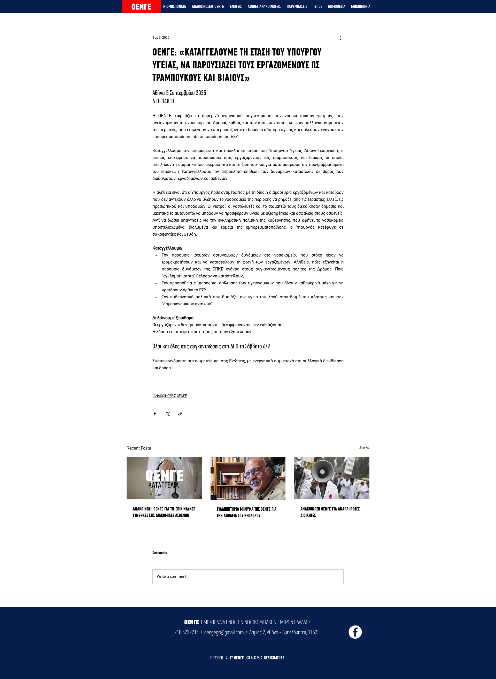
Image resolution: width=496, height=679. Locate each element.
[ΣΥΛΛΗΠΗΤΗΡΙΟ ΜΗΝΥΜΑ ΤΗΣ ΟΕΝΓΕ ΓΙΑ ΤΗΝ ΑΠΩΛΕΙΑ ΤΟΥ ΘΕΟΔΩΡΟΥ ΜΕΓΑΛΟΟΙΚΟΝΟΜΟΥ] (248, 478)
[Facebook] (355, 632)
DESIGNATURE (274, 657)
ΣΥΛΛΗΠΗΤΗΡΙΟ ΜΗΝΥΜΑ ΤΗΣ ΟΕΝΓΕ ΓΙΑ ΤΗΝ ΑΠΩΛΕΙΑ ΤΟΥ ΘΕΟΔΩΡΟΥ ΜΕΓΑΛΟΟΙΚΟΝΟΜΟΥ (246, 512)
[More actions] (340, 38)
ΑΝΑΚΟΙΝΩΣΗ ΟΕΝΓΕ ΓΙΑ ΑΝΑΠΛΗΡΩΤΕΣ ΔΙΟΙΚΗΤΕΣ (330, 512)
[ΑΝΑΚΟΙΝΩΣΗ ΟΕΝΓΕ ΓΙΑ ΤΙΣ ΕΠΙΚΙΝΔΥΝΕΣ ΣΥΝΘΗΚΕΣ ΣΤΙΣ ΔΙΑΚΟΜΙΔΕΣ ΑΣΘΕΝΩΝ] (164, 478)
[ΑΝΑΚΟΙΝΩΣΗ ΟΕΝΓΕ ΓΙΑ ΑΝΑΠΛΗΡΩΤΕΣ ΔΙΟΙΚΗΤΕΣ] (331, 478)
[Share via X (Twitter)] (167, 413)
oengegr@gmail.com (224, 632)
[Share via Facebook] (154, 413)
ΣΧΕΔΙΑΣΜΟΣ (255, 657)
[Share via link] (180, 413)
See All (364, 448)
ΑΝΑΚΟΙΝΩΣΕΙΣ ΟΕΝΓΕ (170, 396)
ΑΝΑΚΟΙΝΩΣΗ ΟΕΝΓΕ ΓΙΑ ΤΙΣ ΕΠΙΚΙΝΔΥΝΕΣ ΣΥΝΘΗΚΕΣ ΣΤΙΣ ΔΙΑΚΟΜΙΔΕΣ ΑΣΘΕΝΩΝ (164, 512)
